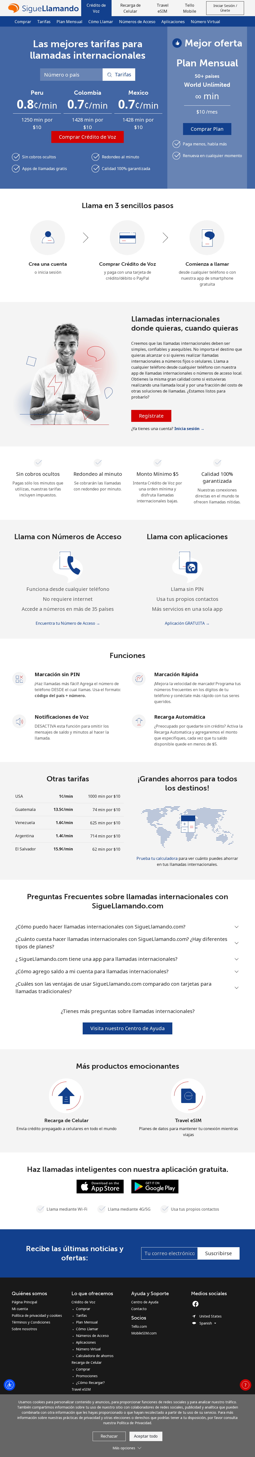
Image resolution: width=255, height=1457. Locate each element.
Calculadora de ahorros (95, 1355)
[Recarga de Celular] (66, 1096)
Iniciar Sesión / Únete (225, 8)
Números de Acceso (137, 21)
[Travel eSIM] (188, 1096)
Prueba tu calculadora (157, 858)
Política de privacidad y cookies (37, 1315)
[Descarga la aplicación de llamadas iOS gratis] (100, 1186)
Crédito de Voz (83, 1302)
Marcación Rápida (176, 674)
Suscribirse (218, 1253)
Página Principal (24, 1302)
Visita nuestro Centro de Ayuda (127, 1028)
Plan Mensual (69, 21)
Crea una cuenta (48, 264)
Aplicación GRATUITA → (187, 623)
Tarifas (44, 21)
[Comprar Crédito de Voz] (127, 238)
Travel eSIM (188, 1120)
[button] (96, 8)
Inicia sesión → (189, 428)
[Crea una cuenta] (47, 238)
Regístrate (151, 415)
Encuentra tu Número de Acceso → (68, 623)
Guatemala (25, 809)
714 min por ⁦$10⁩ (105, 836)
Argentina (24, 836)
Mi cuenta (20, 1308)
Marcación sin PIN (57, 674)
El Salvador (25, 849)
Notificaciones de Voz (62, 716)
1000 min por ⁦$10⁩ (104, 796)
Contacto (139, 1308)
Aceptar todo (146, 1436)
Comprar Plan (207, 129)
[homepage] (44, 8)
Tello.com (139, 1326)
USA (19, 796)
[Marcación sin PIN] (19, 678)
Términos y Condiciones (31, 1322)
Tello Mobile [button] (189, 8)
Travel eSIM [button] (163, 8)
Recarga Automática (179, 716)
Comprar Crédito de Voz (87, 136)
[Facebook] (196, 1303)
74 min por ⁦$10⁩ (106, 809)
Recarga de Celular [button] (130, 8)
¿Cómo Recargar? (90, 1382)
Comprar (23, 21)
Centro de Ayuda (144, 1302)
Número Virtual (205, 21)
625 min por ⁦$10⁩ (105, 823)
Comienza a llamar (207, 264)
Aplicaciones (173, 21)
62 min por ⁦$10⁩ (106, 849)
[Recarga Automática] (139, 721)
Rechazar (109, 1436)
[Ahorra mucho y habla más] (187, 826)
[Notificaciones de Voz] (19, 721)
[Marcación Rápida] (139, 678)
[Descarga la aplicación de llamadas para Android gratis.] (155, 1186)
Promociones (87, 1375)
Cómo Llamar (100, 21)
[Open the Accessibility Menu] (9, 1385)
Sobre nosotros (24, 1328)
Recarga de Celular (66, 1120)
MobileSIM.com (144, 1333)
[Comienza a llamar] (207, 238)
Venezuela (25, 822)
